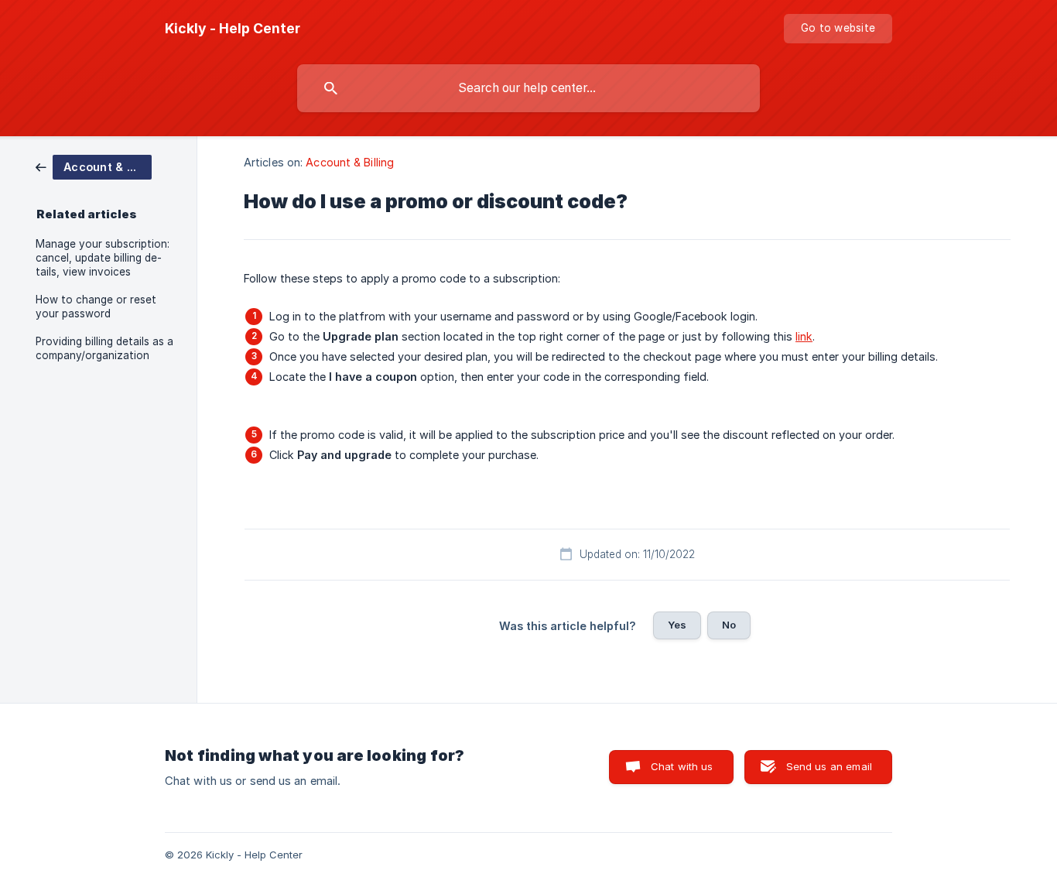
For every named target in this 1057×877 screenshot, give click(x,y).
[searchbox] (528, 88)
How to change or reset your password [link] (96, 306)
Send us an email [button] (829, 766)
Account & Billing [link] (350, 162)
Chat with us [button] (682, 766)
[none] (232, 28)
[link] (94, 166)
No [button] (729, 624)
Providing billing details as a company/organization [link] (104, 348)
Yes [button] (677, 624)
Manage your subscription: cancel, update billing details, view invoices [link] (102, 258)
